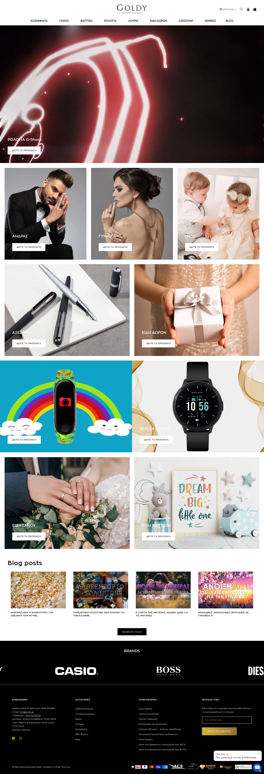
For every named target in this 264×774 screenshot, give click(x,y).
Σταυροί (79, 724)
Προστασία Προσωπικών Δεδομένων (158, 734)
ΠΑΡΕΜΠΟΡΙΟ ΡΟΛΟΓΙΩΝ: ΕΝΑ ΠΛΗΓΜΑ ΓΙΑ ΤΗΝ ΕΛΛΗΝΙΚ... (98, 614)
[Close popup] (259, 753)
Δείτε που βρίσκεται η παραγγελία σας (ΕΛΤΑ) (163, 749)
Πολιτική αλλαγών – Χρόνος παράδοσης (160, 729)
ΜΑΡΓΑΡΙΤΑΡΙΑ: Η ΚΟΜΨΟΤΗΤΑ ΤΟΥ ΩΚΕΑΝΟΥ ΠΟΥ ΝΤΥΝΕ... (32, 614)
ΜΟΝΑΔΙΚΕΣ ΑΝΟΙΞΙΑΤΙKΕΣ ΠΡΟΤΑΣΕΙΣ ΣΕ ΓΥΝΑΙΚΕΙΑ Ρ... (223, 614)
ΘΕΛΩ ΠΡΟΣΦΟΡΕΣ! (219, 731)
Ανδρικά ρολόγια (84, 709)
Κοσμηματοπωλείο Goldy (31, 767)
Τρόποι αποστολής (149, 714)
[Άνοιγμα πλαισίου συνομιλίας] (257, 767)
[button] (40, 20)
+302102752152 (33, 715)
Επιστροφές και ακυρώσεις (153, 724)
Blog (77, 739)
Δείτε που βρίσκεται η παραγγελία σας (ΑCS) (162, 744)
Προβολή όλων (132, 631)
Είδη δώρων (81, 734)
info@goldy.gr (27, 712)
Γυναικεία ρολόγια (85, 714)
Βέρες (78, 719)
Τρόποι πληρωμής (148, 719)
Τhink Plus (65, 767)
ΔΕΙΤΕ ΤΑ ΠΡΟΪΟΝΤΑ (24, 150)
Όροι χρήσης (145, 709)
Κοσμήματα (81, 729)
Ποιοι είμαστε (146, 739)
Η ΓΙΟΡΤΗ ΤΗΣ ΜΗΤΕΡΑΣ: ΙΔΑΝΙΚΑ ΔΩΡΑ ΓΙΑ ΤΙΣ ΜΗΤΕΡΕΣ (162, 614)
